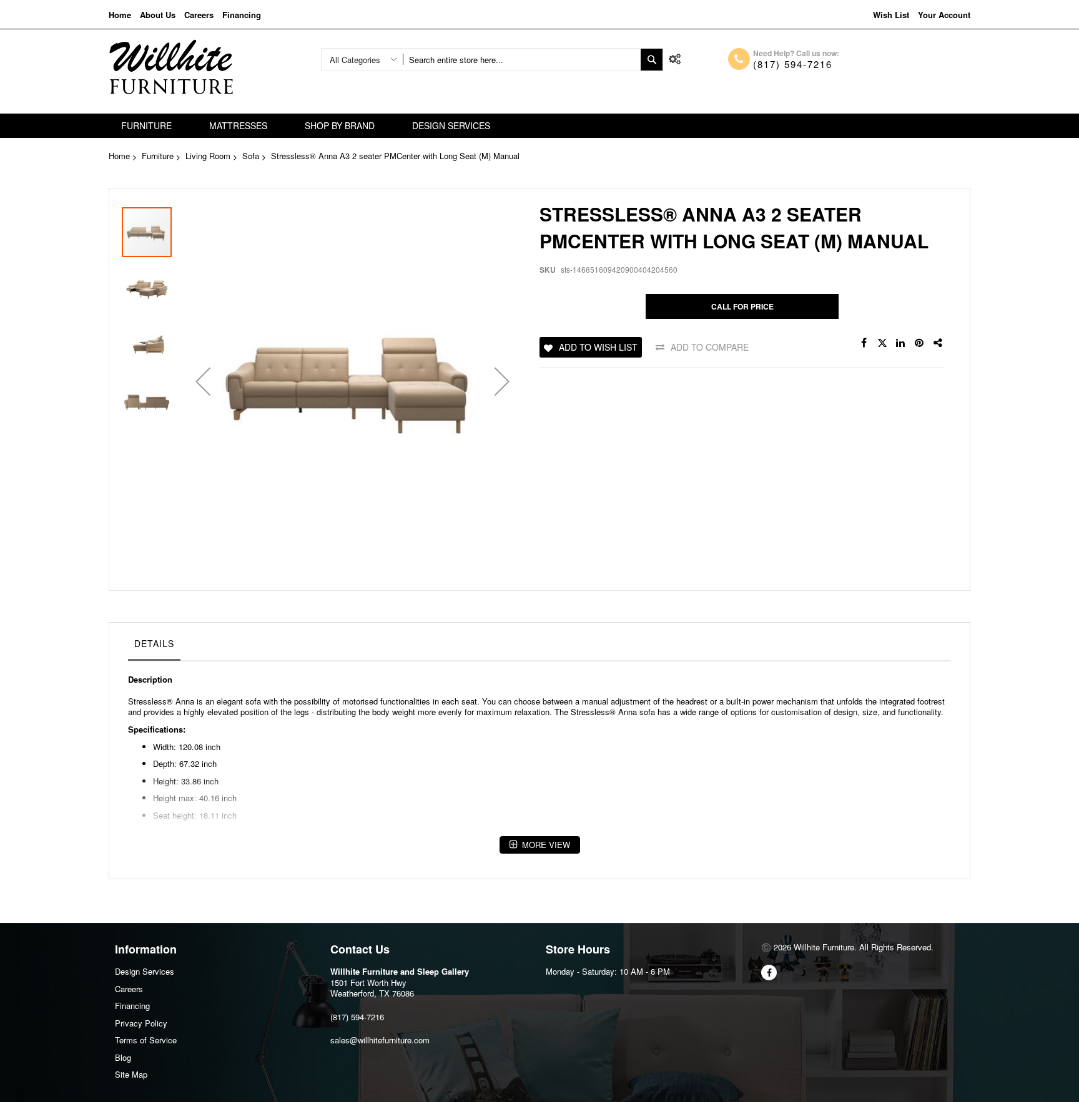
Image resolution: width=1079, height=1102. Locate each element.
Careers (199, 15)
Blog (123, 1057)
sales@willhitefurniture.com (380, 1040)
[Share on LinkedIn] (901, 343)
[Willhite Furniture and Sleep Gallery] (171, 67)
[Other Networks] (938, 343)
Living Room (207, 156)
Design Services (144, 971)
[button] (203, 381)
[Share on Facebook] (863, 343)
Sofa (250, 156)
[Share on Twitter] (882, 343)
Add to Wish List (598, 347)
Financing (241, 15)
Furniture (158, 156)
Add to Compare (710, 347)
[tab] (154, 646)
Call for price (742, 306)
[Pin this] (920, 343)
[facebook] (769, 972)
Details (154, 643)
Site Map (131, 1074)
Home (120, 15)
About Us (157, 15)
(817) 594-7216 (792, 64)
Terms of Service (146, 1040)
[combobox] (522, 60)
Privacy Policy (141, 1023)
